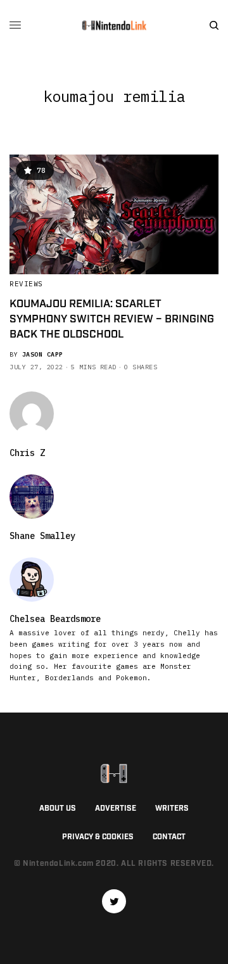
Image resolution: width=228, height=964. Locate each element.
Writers (172, 808)
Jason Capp (42, 354)
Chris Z (27, 452)
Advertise (115, 808)
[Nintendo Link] (114, 25)
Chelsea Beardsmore (55, 618)
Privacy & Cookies (98, 837)
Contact (169, 837)
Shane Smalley (42, 535)
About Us (57, 808)
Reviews (26, 283)
